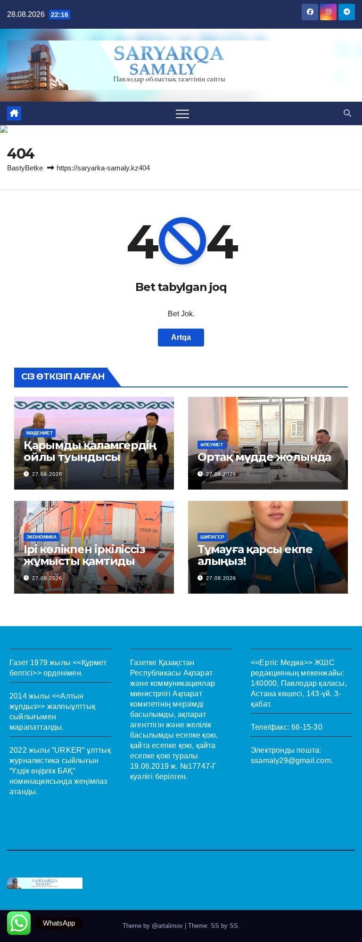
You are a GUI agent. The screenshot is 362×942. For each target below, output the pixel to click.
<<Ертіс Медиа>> (282, 663)
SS (234, 925)
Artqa (181, 337)
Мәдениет (39, 432)
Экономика (41, 536)
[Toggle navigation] (182, 113)
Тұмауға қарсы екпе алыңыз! (254, 555)
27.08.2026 (47, 474)
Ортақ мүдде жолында (264, 457)
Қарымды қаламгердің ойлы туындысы (90, 451)
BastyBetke (25, 168)
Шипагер (212, 536)
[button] (347, 113)
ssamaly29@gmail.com (291, 761)
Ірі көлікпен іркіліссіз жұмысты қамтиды (84, 555)
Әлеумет (211, 444)
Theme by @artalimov (154, 925)
